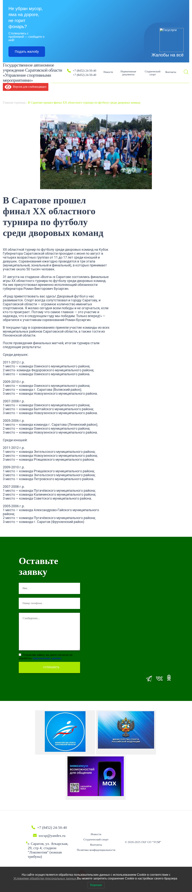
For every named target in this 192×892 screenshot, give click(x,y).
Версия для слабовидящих (28, 86)
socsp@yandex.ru (52, 835)
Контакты (170, 72)
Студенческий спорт (152, 73)
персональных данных (47, 658)
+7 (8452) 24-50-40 (84, 70)
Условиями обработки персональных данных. (45, 878)
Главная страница (14, 102)
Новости (108, 72)
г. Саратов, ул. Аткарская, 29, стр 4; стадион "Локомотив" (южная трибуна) (48, 850)
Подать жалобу (27, 51)
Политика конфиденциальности (96, 849)
